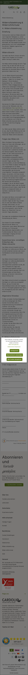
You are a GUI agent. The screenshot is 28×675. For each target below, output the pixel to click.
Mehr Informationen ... (14, 344)
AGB (3, 554)
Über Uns (5, 495)
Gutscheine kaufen (7, 512)
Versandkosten (12, 666)
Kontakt (4, 525)
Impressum (5, 539)
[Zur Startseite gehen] (14, 7)
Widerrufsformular (7, 550)
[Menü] (3, 12)
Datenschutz (6, 542)
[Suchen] (13, 12)
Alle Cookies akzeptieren (14, 359)
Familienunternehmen (8, 499)
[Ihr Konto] (20, 12)
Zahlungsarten (6, 573)
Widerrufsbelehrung (8, 546)
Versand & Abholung (8, 572)
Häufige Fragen (6, 522)
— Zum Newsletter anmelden (14, 484)
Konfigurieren (14, 350)
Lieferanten (5, 503)
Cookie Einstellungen (8, 535)
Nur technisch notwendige (14, 355)
